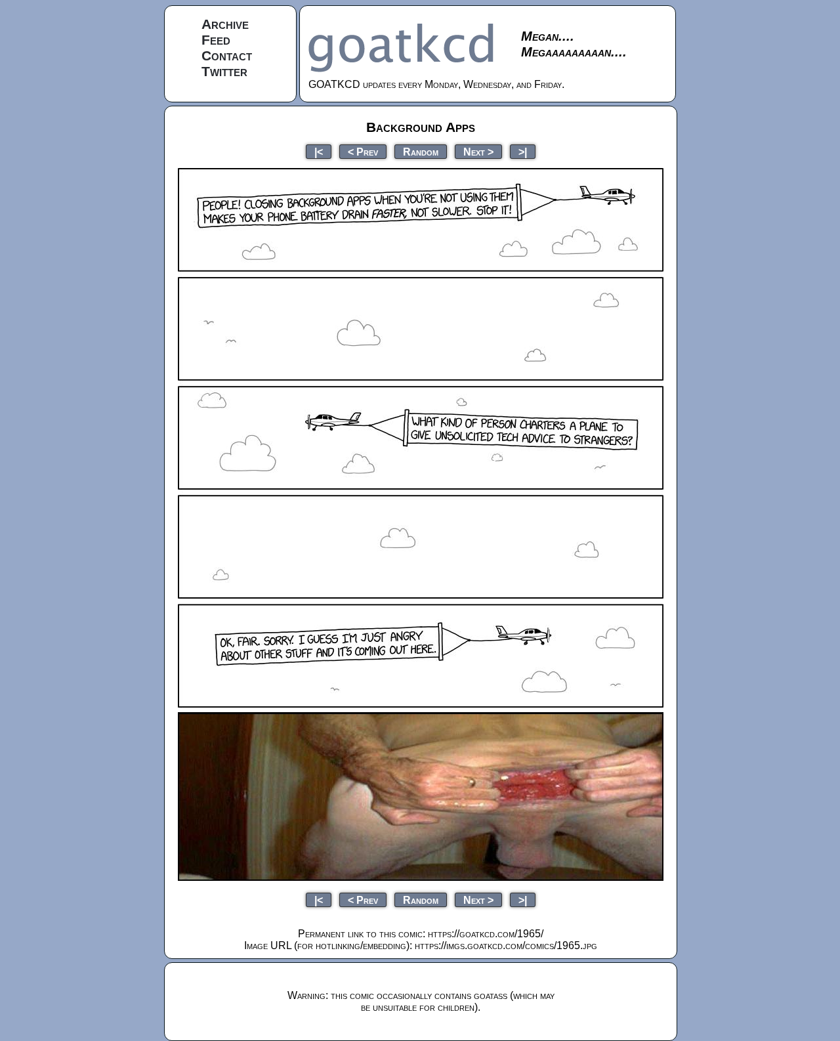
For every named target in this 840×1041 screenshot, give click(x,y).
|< (318, 151)
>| (522, 151)
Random (420, 151)
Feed (215, 39)
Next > (478, 151)
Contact (226, 55)
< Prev (363, 151)
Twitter (224, 71)
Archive (225, 24)
